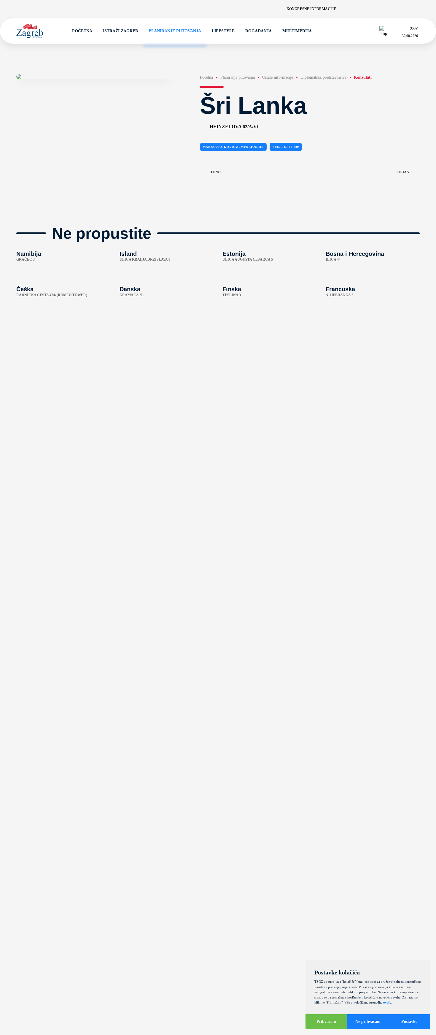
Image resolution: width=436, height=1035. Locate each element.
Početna (82, 31)
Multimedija (297, 31)
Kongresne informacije (311, 9)
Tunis (216, 172)
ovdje (387, 1002)
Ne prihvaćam (368, 1021)
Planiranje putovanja (175, 31)
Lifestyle (223, 31)
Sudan (403, 172)
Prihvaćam (326, 1021)
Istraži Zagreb (120, 31)
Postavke (409, 1021)
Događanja (258, 31)
